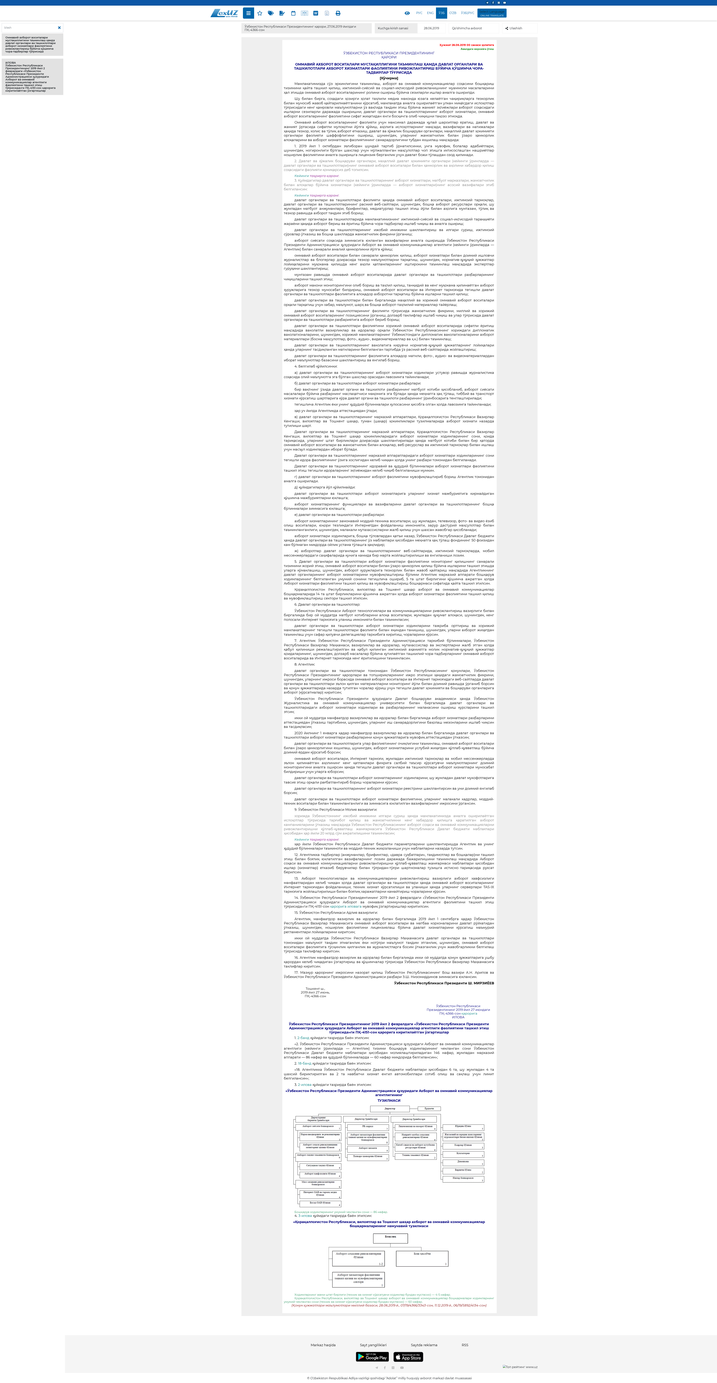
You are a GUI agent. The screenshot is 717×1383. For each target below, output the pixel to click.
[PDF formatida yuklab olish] (327, 13)
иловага (354, 906)
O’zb (452, 13)
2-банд (303, 1038)
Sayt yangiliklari (373, 1345)
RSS (465, 1345)
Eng (430, 13)
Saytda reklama (424, 1345)
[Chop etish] (338, 13)
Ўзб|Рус (467, 13)
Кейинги (301, 176)
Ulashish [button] (516, 28)
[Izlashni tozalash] (59, 27)
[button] (32, 44)
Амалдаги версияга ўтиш (477, 48)
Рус (419, 13)
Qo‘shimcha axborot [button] (467, 28)
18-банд (305, 1063)
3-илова (305, 1216)
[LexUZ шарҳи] (282, 13)
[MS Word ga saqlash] (315, 13)
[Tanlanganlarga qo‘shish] (259, 13)
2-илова (305, 1085)
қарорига (338, 906)
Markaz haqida (323, 1345)
